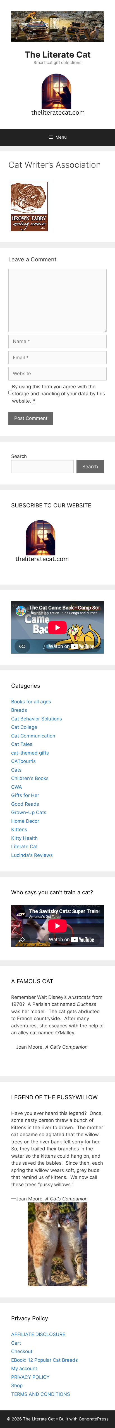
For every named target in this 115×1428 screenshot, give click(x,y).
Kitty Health (24, 838)
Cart (16, 1343)
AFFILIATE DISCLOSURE (38, 1334)
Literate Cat (24, 846)
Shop (17, 1385)
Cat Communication (33, 736)
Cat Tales (21, 744)
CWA (16, 787)
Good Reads (25, 804)
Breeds (19, 710)
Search (19, 456)
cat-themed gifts (30, 753)
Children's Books (30, 778)
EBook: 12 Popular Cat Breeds (44, 1360)
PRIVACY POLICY (30, 1377)
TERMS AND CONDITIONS (40, 1394)
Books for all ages (31, 701)
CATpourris (23, 761)
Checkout (21, 1351)
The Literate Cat (58, 54)
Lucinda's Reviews (32, 855)
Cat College (24, 727)
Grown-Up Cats (28, 812)
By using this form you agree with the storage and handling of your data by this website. (58, 394)
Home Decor (25, 821)
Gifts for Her (25, 795)
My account (24, 1368)
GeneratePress (94, 1419)
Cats (16, 770)
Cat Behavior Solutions (36, 719)
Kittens (19, 829)
